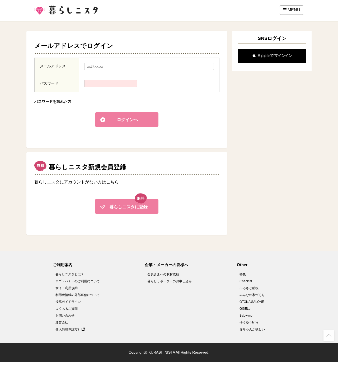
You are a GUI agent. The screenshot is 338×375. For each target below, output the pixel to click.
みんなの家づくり (252, 295)
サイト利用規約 (66, 288)
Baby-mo (246, 315)
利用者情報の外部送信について (77, 295)
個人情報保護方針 (68, 329)
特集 (243, 274)
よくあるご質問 (66, 309)
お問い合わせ (64, 315)
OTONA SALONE (252, 302)
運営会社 (61, 322)
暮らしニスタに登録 (129, 207)
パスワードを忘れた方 (52, 101)
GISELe (245, 309)
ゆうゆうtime (249, 322)
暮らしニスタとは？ (69, 274)
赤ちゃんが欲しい (252, 329)
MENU (293, 10)
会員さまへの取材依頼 (163, 274)
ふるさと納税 (249, 288)
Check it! (246, 281)
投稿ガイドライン (68, 302)
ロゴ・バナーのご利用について (77, 281)
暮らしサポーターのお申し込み (169, 281)
